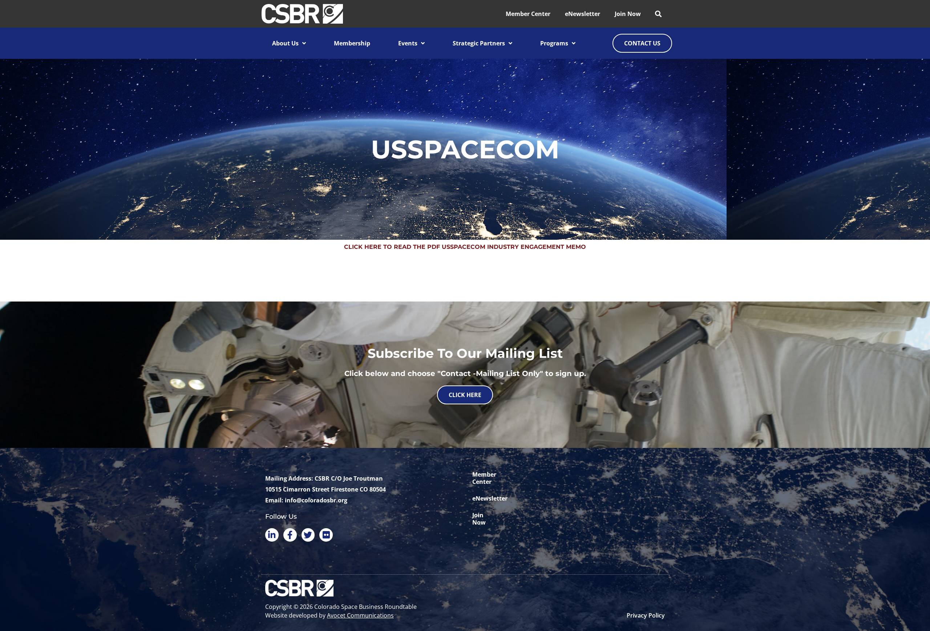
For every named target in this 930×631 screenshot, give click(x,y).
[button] (658, 14)
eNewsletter (582, 14)
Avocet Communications (360, 615)
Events (407, 43)
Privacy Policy (646, 615)
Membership (352, 43)
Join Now (628, 14)
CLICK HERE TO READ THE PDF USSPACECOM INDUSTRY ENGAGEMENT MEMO (465, 246)
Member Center (528, 14)
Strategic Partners (479, 43)
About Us (285, 43)
